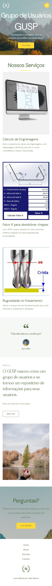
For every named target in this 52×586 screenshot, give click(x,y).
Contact (26, 559)
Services (26, 554)
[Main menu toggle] (46, 5)
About (26, 550)
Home (26, 545)
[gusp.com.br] (6, 5)
